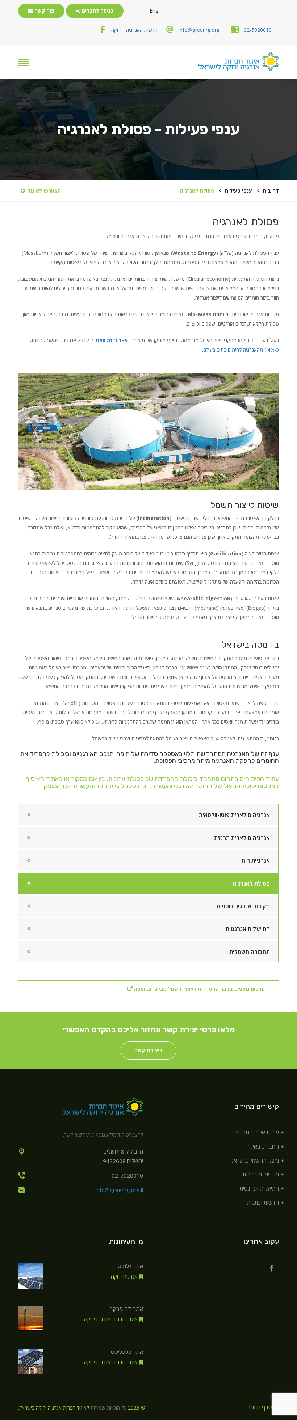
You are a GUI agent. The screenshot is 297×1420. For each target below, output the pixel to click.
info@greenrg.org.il (201, 29)
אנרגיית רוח (256, 861)
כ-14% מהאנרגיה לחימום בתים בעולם (241, 349)
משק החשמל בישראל (255, 1161)
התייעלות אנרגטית (248, 929)
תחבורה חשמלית (249, 952)
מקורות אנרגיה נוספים (243, 906)
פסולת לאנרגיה (251, 883)
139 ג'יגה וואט (111, 340)
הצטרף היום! (264, 1407)
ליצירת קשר (148, 1050)
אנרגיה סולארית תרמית (242, 838)
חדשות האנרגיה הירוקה (134, 29)
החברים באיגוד (262, 1146)
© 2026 (136, 1407)
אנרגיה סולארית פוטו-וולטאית (234, 815)
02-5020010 (258, 29)
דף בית (271, 190)
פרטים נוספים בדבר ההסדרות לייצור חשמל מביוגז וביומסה (199, 988)
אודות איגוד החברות (257, 1132)
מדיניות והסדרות (261, 1174)
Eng (154, 10)
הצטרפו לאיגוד (44, 190)
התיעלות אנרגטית (259, 1188)
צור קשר (43, 10)
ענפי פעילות (238, 190)
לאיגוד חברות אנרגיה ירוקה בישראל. (53, 1407)
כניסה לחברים (96, 10)
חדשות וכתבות (263, 1202)
